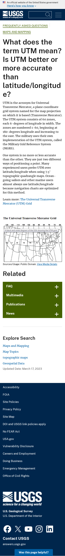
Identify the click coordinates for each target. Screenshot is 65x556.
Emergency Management (19, 468)
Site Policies (11, 402)
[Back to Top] (52, 543)
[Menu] (58, 15)
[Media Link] (32, 240)
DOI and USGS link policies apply (24, 424)
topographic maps (15, 357)
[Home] (13, 17)
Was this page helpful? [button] (34, 552)
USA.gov (8, 439)
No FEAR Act (11, 431)
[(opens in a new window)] (7, 528)
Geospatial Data (13, 363)
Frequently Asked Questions (25, 25)
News (10, 313)
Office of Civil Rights (16, 476)
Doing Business (12, 461)
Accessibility (11, 387)
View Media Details (47, 264)
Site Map (8, 416)
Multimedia (14, 295)
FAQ (9, 286)
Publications (15, 304)
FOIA (6, 394)
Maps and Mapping (17, 32)
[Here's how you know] (32, 4)
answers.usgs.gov (14, 544)
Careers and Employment (19, 453)
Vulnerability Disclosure (18, 446)
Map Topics (11, 351)
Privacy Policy (12, 409)
